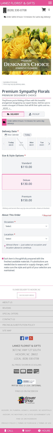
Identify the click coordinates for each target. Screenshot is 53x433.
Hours (45, 430)
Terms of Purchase (27, 423)
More (5, 108)
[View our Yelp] (31, 339)
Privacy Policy (9, 423)
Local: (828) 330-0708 (26, 358)
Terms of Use (45, 423)
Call (9, 430)
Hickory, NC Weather (13, 414)
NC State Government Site (37, 414)
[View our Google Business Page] (26, 339)
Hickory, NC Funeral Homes (14, 410)
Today (27, 135)
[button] (46, 10)
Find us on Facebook (26, 391)
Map (27, 430)
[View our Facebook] (22, 339)
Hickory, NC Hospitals (41, 410)
